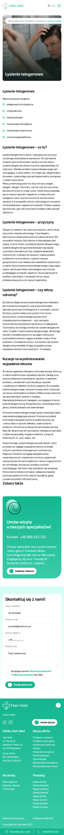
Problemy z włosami (35, 20)
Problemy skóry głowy (44, 741)
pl (49, 5)
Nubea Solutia (39, 796)
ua (53, 5)
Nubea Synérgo (40, 807)
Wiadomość (11, 646)
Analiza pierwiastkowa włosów (44, 746)
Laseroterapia (39, 759)
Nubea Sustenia (40, 803)
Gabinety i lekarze (11, 785)
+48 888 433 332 (33, 537)
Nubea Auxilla (39, 781)
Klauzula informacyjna (13, 818)
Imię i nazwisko (12, 606)
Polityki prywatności (22, 674)
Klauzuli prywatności (40, 671)
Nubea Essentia (40, 792)
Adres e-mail (11, 619)
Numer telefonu (12, 632)
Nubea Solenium (41, 789)
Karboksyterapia (41, 755)
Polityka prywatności (43, 818)
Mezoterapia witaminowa (45, 766)
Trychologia (8, 789)
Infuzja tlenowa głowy (43, 751)
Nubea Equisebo (41, 785)
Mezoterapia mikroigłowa (45, 762)
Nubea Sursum (40, 799)
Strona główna (15, 20)
